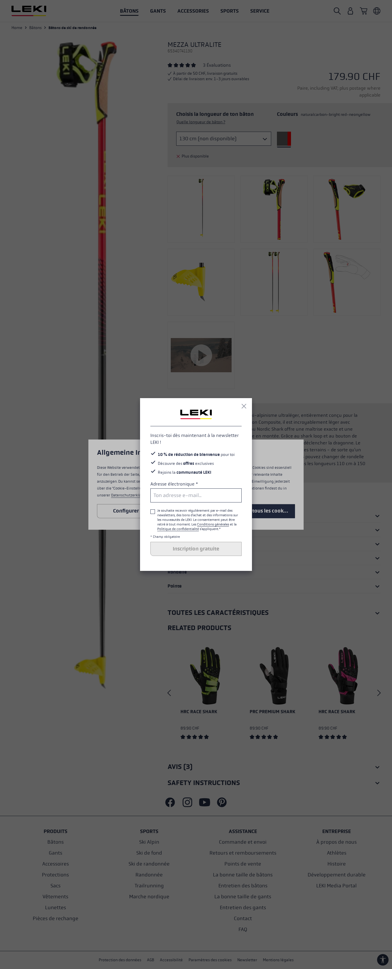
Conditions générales (213, 524)
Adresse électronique (174, 484)
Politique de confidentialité (178, 529)
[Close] (243, 406)
